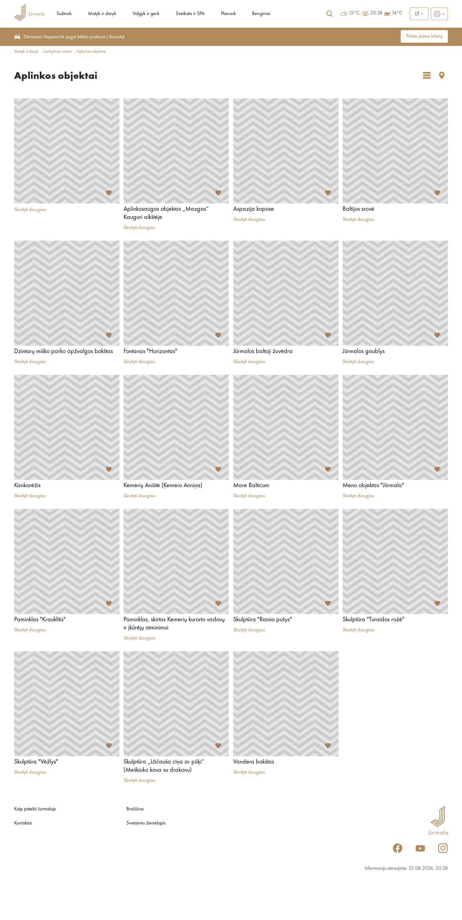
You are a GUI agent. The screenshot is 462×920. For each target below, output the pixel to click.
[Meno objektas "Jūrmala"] (395, 427)
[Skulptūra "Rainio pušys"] (285, 561)
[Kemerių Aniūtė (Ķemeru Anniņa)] (176, 427)
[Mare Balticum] (285, 427)
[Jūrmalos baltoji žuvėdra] (285, 293)
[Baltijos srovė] (395, 151)
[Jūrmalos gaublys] (395, 293)
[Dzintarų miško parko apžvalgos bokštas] (66, 293)
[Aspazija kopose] (285, 151)
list (426, 75)
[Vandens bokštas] (285, 703)
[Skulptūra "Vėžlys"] (66, 703)
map (441, 75)
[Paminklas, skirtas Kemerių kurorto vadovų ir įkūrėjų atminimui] (176, 561)
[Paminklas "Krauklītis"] (66, 561)
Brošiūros (135, 809)
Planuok (228, 13)
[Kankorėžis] (66, 427)
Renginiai (261, 13)
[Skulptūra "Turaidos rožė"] (395, 561)
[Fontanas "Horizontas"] (176, 293)
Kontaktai (23, 823)
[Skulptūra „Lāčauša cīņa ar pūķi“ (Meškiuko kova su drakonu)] (176, 703)
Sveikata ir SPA (190, 13)
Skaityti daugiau (30, 209)
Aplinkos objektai (91, 51)
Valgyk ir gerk (146, 13)
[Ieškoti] (329, 14)
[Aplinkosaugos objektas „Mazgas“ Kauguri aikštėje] (176, 151)
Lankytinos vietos (57, 51)
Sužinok (64, 13)
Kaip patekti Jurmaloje (35, 809)
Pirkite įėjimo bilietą (424, 36)
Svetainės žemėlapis (146, 823)
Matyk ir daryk (102, 13)
